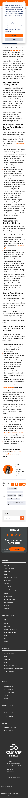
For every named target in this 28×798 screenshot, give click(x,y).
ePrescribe (7, 605)
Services (5, 682)
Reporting (6, 584)
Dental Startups (8, 716)
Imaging (6, 593)
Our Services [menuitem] (4, 793)
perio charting (15, 50)
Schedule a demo (8, 387)
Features (5, 561)
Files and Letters (8, 587)
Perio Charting (8, 596)
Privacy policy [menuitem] (15, 793)
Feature (20, 495)
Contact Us (7, 675)
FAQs (5, 620)
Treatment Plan (12, 495)
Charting (6, 565)
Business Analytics (9, 602)
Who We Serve (7, 705)
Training (6, 695)
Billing (5, 574)
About (5, 656)
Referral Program (9, 730)
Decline (14, 39)
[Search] (22, 518)
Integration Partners (10, 727)
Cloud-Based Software (13, 499)
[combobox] (12, 518)
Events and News (9, 672)
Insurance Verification (10, 577)
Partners (5, 723)
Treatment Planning (9, 568)
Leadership (7, 659)
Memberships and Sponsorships (13, 668)
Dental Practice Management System (15, 503)
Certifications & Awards (10, 665)
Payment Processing (10, 590)
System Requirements (10, 632)
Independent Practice (10, 710)
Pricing (6, 623)
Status (5, 635)
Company (5, 649)
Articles (6, 642)
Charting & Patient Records (15, 492)
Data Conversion (8, 689)
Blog (5, 638)
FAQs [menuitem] (9, 793)
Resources (7, 626)
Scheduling (7, 571)
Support (6, 698)
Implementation (8, 686)
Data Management (9, 692)
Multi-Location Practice (10, 713)
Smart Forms (7, 580)
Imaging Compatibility (10, 629)
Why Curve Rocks (9, 653)
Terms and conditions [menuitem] (6, 796)
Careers (6, 662)
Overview (6, 608)
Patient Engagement (10, 599)
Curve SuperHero (12, 488)
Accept (14, 35)
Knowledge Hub (8, 616)
